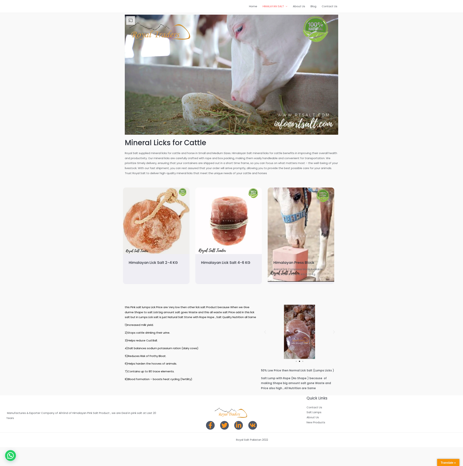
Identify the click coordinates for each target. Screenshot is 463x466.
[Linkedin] (238, 425)
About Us (299, 6)
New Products (316, 422)
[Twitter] (224, 425)
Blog (313, 6)
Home (253, 6)
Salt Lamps (314, 412)
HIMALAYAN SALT (273, 6)
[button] (265, 331)
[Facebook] (210, 425)
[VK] (252, 425)
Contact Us (329, 6)
